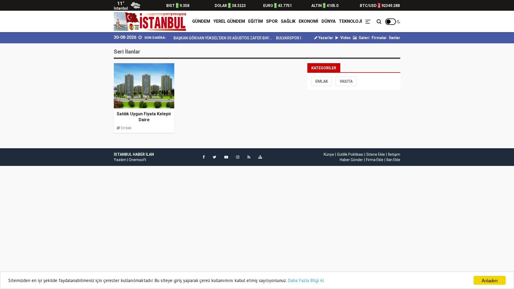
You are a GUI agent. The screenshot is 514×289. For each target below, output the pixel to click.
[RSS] (248, 157)
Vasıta (346, 81)
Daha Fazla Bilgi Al (306, 280)
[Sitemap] (260, 157)
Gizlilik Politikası (350, 154)
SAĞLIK (288, 21)
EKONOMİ (308, 21)
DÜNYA (329, 21)
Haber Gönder (351, 160)
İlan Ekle (393, 160)
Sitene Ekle (375, 154)
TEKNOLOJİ (350, 21)
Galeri (363, 38)
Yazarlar (325, 38)
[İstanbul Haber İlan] (151, 21)
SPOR (272, 21)
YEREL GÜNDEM (229, 21)
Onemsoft (137, 160)
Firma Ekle (374, 160)
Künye (329, 154)
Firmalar (379, 38)
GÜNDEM (201, 21)
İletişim (394, 154)
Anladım (490, 280)
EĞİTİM (255, 21)
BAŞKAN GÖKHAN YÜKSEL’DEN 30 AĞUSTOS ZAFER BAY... (218, 38)
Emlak (321, 81)
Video (345, 38)
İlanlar (394, 38)
